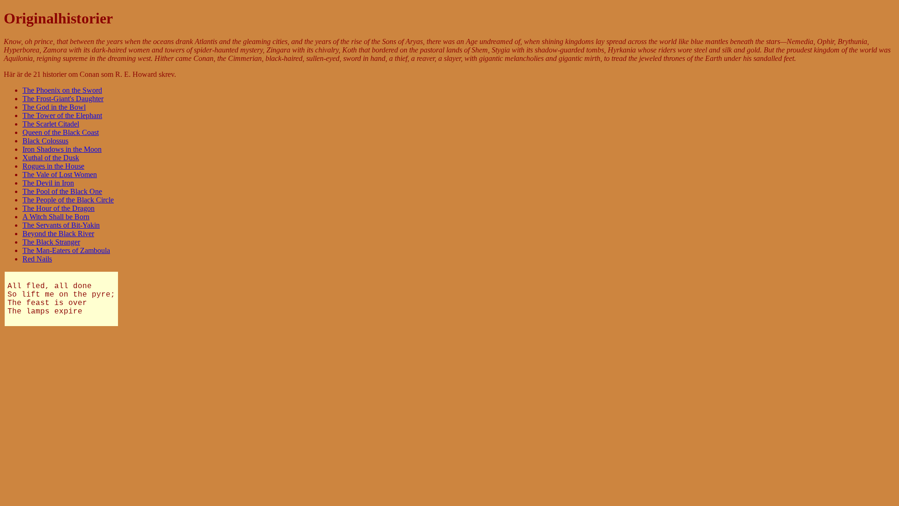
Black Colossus (45, 141)
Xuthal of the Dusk (50, 158)
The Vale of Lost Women (59, 175)
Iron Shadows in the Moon (62, 149)
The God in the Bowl (54, 107)
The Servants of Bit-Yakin (61, 225)
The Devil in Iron (48, 183)
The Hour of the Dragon (58, 208)
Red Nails (37, 259)
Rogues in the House (53, 166)
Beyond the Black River (58, 234)
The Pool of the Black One (62, 191)
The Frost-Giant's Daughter (62, 99)
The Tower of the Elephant (62, 115)
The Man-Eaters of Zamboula (66, 250)
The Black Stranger (51, 242)
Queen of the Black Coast (60, 132)
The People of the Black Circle (68, 200)
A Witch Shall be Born (55, 217)
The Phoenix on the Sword (62, 90)
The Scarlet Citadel (50, 124)
